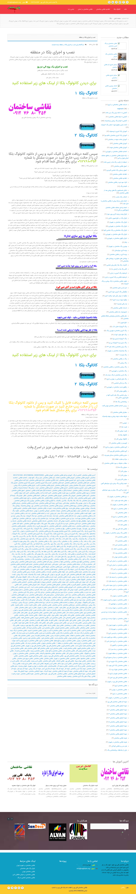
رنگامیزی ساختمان (47, 559)
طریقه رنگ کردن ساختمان (66, 569)
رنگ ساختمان (68, 544)
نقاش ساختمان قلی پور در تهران (22, 610)
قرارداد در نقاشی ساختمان (43, 572)
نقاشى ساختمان (79, 615)
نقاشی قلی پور (69, 661)
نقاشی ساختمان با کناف (120, 549)
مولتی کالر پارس (122, 479)
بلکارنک (58, 500)
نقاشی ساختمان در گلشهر (119, 645)
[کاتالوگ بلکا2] (88, 126)
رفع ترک (84, 528)
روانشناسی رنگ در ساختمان (33, 559)
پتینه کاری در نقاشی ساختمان (118, 254)
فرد (67, 572)
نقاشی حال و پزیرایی (60, 623)
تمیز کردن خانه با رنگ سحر (65, 513)
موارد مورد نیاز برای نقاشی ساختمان (74, 600)
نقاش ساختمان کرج (89, 612)
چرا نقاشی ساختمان (25, 518)
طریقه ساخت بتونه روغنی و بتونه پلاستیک (114, 416)
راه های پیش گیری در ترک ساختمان (37, 526)
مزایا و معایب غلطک (121, 459)
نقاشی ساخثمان (38, 658)
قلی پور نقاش (45, 574)
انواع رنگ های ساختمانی (27, 868)
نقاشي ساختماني (81, 618)
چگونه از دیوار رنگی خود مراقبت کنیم (116, 296)
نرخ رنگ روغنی (23, 602)
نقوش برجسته (22, 666)
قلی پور (63, 574)
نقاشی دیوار (60, 625)
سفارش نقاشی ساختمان (120, 412)
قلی (68, 574)
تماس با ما (71, 9)
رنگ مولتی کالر (39, 554)
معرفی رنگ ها (122, 467)
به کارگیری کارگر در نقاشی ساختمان (45, 500)
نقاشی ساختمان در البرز (120, 569)
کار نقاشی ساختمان (22, 579)
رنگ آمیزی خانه (28, 528)
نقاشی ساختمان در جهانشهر (119, 604)
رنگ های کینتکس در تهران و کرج (117, 379)
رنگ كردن (47, 544)
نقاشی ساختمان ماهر (31, 648)
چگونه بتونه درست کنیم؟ (119, 300)
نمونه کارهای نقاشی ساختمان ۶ (118, 726)
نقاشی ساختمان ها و (69, 651)
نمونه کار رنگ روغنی (35, 668)
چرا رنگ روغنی (20, 516)
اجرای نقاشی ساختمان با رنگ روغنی (24, 485)
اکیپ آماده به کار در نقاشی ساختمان (40, 493)
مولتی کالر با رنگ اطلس (28, 600)
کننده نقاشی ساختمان (85, 590)
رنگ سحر (60, 544)
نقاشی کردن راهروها (51, 663)
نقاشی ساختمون (75, 658)
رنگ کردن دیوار (29, 546)
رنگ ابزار (24, 534)
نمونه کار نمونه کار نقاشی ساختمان (62, 671)
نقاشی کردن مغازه (38, 663)
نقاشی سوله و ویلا (80, 661)
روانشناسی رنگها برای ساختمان (80, 562)
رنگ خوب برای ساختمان (27, 539)
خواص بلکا (51, 523)
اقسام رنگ (123, 186)
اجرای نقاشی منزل (90, 488)
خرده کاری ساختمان (75, 523)
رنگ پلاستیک (83, 539)
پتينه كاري (59, 503)
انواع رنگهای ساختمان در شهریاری (117, 238)
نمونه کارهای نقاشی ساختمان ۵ (118, 722)
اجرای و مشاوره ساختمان (76, 488)
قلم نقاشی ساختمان (75, 574)
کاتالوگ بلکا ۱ (86, 93)
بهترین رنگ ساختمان (76, 503)
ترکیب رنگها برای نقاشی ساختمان (70, 511)
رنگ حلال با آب (66, 539)
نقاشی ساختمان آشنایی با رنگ (26, 877)
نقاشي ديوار (55, 615)
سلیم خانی (55, 564)
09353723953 (39, 475)
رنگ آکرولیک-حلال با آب (119, 326)
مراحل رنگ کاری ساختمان (25, 592)
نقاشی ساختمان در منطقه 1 (64, 643)
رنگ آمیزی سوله (84, 534)
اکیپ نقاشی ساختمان (82, 495)
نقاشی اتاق (73, 620)
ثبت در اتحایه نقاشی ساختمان (40, 513)
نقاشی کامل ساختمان (49, 661)
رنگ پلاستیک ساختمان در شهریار (117, 351)
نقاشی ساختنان (48, 658)
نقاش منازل (16, 612)
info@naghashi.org (83, 868)
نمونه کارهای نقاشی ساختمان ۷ (118, 730)
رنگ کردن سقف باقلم (60, 551)
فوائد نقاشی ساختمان (58, 572)
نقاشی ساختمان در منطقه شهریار (117, 653)
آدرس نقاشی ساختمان (88, 475)
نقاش (39, 605)
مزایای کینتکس (59, 595)
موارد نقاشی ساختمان (57, 600)
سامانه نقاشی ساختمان (73, 564)
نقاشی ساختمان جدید (61, 638)
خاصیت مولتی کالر (64, 521)
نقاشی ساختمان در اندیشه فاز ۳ (117, 577)
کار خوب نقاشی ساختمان (51, 579)
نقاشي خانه (71, 615)
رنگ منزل (48, 554)
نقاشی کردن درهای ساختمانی (81, 663)
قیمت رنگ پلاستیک (34, 574)
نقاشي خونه (63, 615)
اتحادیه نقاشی (23, 477)
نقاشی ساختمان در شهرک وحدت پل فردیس (114, 612)
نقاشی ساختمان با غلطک (77, 635)
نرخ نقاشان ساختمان (82, 605)
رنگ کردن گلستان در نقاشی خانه (77, 554)
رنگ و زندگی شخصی (120, 383)
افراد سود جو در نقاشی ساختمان (117, 182)
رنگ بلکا (34, 536)
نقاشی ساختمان (74, 628)
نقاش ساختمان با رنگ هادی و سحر (72, 610)
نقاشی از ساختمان (35, 620)
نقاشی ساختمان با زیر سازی (47, 633)
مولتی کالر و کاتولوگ (89, 602)
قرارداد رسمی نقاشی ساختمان (26, 572)
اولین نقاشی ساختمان (84, 498)
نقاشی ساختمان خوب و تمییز (31, 638)
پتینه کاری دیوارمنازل (121, 250)
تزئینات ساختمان (55, 511)
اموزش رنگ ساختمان (69, 495)
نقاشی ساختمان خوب (47, 638)
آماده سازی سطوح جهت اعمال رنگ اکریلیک (114, 125)
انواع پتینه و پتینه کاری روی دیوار (117, 214)
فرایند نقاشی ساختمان (75, 572)
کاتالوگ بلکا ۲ (86, 135)
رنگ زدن (92, 544)
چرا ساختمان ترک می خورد (40, 518)
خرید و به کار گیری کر (61, 523)
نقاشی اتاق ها (53, 620)
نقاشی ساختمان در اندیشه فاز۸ (118, 581)
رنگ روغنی (34, 541)
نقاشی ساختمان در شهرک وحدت (117, 608)
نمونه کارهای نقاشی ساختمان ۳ (118, 714)
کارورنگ (43, 584)
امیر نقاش (44, 495)
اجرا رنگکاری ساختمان (51, 480)
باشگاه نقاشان (49, 498)
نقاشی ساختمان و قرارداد (22, 651)
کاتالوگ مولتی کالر (121, 439)
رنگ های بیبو (72, 556)
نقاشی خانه (42, 623)
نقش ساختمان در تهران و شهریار (37, 666)
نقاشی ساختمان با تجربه (35, 630)
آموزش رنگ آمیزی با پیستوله (118, 131)
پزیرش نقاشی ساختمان (56, 506)
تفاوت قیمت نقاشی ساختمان (82, 513)
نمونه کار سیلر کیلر (22, 668)
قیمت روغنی (75, 577)
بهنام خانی (66, 503)
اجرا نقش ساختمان (58, 483)
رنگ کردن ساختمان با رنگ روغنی (34, 549)
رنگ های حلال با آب (61, 556)
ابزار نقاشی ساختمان (49, 477)
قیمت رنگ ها (84, 577)
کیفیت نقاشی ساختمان (59, 590)
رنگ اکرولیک (16, 534)
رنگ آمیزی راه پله (90, 531)
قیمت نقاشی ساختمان (64, 577)
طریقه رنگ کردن (80, 569)
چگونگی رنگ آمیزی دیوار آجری (117, 292)
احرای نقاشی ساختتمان (60, 488)
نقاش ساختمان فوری (39, 610)
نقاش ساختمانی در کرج (120, 517)
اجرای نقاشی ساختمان (61, 485)
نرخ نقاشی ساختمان (69, 605)
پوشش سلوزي (85, 508)
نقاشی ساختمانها (60, 653)
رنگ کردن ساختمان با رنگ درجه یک (116, 375)
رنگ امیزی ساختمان (75, 536)
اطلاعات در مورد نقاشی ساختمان (85, 493)
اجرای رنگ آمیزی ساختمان (26, 483)
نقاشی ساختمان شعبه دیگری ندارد (85, 646)
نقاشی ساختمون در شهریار (61, 658)
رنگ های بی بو (81, 556)
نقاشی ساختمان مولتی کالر (83, 651)
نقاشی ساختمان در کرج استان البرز (117, 641)
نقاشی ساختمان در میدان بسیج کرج (116, 657)
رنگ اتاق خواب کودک (120, 334)
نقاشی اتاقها (44, 620)
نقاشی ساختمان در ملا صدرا (119, 649)
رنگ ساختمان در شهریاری (119, 371)
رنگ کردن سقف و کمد (34, 551)
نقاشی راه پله (51, 625)
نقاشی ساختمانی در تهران (20, 653)
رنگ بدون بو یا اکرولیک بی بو (118, 343)
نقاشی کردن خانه (25, 661)
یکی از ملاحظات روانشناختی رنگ (117, 750)
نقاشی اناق (18, 620)
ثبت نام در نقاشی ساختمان (22, 513)
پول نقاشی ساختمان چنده (60, 508)
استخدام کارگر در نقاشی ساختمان (62, 490)
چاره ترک (55, 516)
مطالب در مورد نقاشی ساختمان (71, 597)
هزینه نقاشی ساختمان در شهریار (117, 742)
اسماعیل (28, 490)
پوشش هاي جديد (74, 508)
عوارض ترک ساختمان (89, 572)
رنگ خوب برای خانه (41, 539)
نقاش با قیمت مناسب (30, 605)
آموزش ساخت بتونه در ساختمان (117, 139)
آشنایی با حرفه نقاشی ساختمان (118, 117)
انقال (24, 495)
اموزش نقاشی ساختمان (55, 495)
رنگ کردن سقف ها (47, 551)
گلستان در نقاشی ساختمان (31, 590)
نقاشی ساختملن (23, 656)
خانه (125, 9)
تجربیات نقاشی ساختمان (29, 508)
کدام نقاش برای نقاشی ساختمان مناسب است (44, 587)
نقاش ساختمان (23, 607)
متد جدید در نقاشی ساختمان (82, 592)
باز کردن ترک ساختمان (60, 498)
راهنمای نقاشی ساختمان (19, 526)
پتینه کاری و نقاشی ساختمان (29, 503)
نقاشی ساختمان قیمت (69, 648)
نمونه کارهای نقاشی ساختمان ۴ (118, 718)
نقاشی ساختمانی (34, 653)
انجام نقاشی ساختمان (33, 495)
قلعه (84, 574)
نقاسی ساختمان (46, 605)
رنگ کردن (82, 546)
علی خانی (16, 569)
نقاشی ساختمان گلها (43, 648)
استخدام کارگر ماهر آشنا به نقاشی (41, 490)
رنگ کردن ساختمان (70, 549)
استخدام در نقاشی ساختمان (81, 490)
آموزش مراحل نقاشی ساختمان (63, 475)
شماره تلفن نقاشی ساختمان (87, 567)
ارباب (36, 488)
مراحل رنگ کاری (39, 592)
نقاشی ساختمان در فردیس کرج (118, 633)
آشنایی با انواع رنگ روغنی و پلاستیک (116, 121)
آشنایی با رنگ (77, 475)
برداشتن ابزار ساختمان (88, 500)
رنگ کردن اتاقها (61, 546)
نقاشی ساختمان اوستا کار (34, 628)
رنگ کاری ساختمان (27, 544)
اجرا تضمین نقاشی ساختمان (67, 480)
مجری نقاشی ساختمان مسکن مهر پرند (115, 455)
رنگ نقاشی (30, 554)
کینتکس (49, 590)
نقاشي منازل (85, 620)
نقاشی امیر (25, 620)
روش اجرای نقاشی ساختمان (27, 562)
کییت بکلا (43, 590)
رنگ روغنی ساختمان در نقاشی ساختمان (115, 367)
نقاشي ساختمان (23, 615)
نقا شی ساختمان (57, 605)
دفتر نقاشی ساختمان (55, 526)
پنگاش (123, 887)
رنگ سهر (53, 544)
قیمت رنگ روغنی (22, 574)
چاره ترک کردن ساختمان (45, 516)
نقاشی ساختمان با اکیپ (88, 630)
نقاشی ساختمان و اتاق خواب (53, 651)
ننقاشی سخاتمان (62, 674)
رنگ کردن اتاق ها (72, 546)
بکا (80, 500)
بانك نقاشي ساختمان (38, 498)
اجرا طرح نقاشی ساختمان (36, 480)
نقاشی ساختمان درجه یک (32, 643)
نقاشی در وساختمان (70, 625)
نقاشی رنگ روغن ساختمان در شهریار (116, 533)
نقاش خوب (62, 607)
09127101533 (18, 475)
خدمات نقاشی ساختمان (24, 521)
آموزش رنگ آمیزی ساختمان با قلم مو (116, 135)
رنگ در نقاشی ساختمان (45, 541)
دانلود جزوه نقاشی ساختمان (32, 523)
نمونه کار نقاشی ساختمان (80, 671)
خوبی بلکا (44, 523)
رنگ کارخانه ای (38, 544)
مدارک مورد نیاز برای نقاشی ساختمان (56, 592)
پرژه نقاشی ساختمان (83, 506)
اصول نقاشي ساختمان (18, 490)
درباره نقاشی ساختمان (82, 526)
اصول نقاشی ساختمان (120, 166)
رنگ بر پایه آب (54, 536)
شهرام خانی (66, 567)
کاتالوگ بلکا (117, 9)
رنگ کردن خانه (39, 546)
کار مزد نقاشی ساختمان (35, 579)
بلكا (111, 18)
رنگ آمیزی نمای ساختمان (35, 534)
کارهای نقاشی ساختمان (53, 584)
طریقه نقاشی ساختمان (50, 569)
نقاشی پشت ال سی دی (74, 623)
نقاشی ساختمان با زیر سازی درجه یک (27, 633)
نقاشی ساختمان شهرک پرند (119, 669)
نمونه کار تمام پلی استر (48, 668)
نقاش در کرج (32, 607)
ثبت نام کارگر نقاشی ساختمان (67, 516)
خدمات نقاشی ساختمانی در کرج (116, 104)
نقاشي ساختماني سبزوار (42, 618)
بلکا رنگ (69, 500)
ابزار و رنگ (38, 477)
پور (32, 506)
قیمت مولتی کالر (122, 431)
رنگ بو (29, 536)
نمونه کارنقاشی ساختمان (36, 671)
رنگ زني (86, 544)
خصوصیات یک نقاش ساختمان (118, 312)
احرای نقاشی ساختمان (46, 488)
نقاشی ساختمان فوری (68, 646)
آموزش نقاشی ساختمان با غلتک (65, 477)
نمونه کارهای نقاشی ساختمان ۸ (118, 734)
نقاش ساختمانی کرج (59, 612)
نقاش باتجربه (19, 605)
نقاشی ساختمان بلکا (24, 635)
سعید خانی (62, 564)
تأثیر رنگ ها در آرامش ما (119, 269)
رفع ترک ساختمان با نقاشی (73, 528)
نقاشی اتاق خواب (63, 620)
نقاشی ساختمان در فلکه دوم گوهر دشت (115, 637)
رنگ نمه (17, 554)
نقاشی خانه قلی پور (121, 529)
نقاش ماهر (24, 612)
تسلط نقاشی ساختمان (26, 511)
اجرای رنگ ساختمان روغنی (77, 485)
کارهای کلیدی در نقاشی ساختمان (70, 584)
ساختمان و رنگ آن (86, 564)
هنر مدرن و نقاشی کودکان (119, 746)
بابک (75, 498)
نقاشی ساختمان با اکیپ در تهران (52, 630)
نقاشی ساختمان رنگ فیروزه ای (118, 661)
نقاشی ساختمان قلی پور (53, 646)
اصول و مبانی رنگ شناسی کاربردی (117, 170)
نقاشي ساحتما (33, 615)
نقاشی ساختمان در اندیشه (119, 573)
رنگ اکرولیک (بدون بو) (120, 339)
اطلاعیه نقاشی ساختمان (103, 9)
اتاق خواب (31, 477)
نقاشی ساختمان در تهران (84, 640)
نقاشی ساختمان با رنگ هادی (64, 633)
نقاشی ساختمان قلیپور (83, 648)
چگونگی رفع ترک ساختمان (78, 521)
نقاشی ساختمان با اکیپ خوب (71, 630)
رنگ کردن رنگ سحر (83, 549)
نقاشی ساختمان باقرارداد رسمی (40, 635)
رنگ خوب (52, 539)
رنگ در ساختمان (78, 541)
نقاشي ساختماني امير (56, 618)
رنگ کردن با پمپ (50, 546)
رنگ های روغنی (48, 556)
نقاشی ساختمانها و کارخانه (47, 653)
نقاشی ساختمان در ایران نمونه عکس (116, 585)
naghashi (120, 108)
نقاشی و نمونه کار (62, 666)
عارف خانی (40, 569)
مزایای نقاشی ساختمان (36, 595)
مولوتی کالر (78, 602)
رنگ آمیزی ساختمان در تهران (29, 531)
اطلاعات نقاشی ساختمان (120, 174)
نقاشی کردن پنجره (36, 661)
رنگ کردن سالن (83, 551)
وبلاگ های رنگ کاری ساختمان (82, 676)
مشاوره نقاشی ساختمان (88, 597)
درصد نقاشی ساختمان (68, 526)
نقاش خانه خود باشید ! (120, 500)
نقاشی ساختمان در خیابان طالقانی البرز (24, 874)
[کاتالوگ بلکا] (88, 145)
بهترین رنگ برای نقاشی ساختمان (24, 500)
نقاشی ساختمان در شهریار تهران (117, 625)
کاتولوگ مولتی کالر (21, 577)
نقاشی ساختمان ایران (19, 628)
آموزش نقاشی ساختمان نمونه (118, 147)
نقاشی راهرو (42, 625)
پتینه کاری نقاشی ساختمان (47, 503)
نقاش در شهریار (42, 607)
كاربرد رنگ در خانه (33, 577)
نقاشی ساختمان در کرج (46, 640)
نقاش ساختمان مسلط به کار (75, 612)
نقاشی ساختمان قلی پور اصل (118, 677)
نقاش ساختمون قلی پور (35, 612)
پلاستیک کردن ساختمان (41, 506)
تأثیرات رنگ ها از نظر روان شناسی (117, 265)
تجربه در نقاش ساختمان (45, 508)
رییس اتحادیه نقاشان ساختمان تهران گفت (114, 406)
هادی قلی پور (52, 674)
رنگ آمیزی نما (48, 534)
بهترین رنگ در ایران (89, 503)
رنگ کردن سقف (72, 551)
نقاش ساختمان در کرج (120, 508)
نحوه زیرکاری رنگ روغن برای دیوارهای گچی (114, 483)
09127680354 (28, 475)
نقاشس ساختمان (90, 615)
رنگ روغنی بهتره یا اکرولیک (21, 541)
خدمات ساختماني (52, 521)
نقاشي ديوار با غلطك (44, 615)
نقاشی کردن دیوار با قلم (65, 663)
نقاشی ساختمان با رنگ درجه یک (83, 633)
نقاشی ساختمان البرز (121, 545)
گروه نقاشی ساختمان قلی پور (118, 451)
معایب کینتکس (56, 597)
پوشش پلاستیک (25, 506)
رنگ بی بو (23, 536)
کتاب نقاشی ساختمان (83, 587)
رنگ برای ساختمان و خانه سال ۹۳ (117, 347)
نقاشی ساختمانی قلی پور (71, 656)
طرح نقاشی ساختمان (56, 567)
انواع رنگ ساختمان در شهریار (118, 222)
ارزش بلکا (31, 488)
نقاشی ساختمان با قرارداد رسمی (59, 635)
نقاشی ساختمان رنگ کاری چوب (117, 665)
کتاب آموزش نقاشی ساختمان (31, 584)
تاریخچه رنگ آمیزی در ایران (118, 273)
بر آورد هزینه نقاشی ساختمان (22, 498)
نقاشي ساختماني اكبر (69, 618)
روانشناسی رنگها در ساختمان (62, 562)
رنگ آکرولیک (38, 528)
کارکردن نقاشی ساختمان (88, 584)
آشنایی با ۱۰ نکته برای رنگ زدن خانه (116, 113)
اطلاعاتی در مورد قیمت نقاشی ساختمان (63, 493)
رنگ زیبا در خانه (78, 544)
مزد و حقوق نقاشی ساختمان (20, 595)
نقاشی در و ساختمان (83, 625)
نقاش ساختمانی (122, 513)
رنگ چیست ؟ (122, 355)
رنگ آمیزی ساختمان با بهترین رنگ (117, 330)
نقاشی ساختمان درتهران (48, 643)
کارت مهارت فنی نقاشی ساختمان (78, 582)
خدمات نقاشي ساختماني (39, 521)
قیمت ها (124, 427)
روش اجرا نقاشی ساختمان (44, 562)
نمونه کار (67, 668)
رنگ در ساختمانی (67, 541)
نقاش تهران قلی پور (72, 607)
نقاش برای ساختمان (85, 607)
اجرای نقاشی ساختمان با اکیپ (45, 485)
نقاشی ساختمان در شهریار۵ (119, 629)
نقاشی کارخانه (60, 661)
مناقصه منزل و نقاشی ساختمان (26, 597)
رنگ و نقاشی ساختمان (74, 559)
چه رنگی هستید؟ (122, 304)
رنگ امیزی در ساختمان (88, 536)
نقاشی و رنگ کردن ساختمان (77, 666)
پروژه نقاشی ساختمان (70, 506)
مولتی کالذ (46, 600)
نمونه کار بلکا (60, 668)
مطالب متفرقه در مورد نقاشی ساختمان (115, 463)
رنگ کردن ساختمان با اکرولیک (54, 549)
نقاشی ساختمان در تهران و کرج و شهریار (115, 600)
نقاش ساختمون (47, 612)
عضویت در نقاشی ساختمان (28, 569)
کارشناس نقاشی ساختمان (19, 582)
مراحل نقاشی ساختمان (78, 595)
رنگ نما (23, 554)
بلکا (74, 500)
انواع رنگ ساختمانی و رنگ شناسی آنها (115, 230)
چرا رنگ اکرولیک (31, 516)
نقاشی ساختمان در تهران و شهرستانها (65, 640)
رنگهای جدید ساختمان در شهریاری (117, 387)
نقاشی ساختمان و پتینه (37, 651)
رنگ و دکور (85, 559)
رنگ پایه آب (91, 539)
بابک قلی (70, 498)
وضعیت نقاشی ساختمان (64, 676)
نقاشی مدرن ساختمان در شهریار (117, 698)
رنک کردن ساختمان (48, 528)
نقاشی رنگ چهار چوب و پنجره (29, 625)
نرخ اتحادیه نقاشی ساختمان (37, 602)
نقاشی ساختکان (84, 628)
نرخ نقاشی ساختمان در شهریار (118, 496)
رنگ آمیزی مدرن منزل (71, 534)
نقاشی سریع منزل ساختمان (25, 658)
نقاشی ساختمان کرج (56, 648)
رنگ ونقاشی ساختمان (60, 559)
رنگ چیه (75, 539)
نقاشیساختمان (52, 666)
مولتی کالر (39, 600)
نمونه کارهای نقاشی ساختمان (76, 674)
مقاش (38, 597)
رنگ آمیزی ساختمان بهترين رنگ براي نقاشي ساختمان (54, 531)
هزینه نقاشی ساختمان (27, 674)
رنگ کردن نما (63, 554)
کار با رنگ (62, 579)
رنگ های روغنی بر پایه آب (35, 556)
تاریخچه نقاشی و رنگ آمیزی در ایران (116, 277)
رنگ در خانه (87, 541)
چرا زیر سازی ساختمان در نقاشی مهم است (61, 518)
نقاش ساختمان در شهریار (120, 504)
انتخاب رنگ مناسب (121, 197)
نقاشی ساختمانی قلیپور (35, 656)
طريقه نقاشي (45, 567)
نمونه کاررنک (47, 671)
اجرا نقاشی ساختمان (71, 483)
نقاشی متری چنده (26, 663)
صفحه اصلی (117, 18)
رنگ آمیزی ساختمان (78, 531)
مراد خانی (68, 595)
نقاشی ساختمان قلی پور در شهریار (35, 646)
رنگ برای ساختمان (43, 536)
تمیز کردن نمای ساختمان (120, 288)
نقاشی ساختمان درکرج (17, 643)
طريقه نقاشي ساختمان (33, 567)
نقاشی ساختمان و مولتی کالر (75, 653)
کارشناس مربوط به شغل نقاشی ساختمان (39, 582)
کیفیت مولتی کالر (73, 590)
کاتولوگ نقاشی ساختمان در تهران (75, 579)
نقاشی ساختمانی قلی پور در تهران (53, 656)
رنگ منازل (55, 554)
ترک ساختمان (85, 511)
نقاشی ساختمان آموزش (62, 628)
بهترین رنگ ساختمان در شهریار (118, 246)
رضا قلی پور (91, 528)
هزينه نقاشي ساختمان (41, 674)
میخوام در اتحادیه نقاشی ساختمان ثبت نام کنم (60, 602)
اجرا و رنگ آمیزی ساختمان (43, 483)
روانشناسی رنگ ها (121, 402)
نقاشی (79, 620)
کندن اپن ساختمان (24, 587)
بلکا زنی (64, 500)
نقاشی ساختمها (85, 658)
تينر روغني (53, 513)
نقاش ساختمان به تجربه (54, 610)
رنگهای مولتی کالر (122, 391)
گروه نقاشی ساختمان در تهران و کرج (116, 447)
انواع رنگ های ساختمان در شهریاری (116, 234)
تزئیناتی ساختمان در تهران (41, 511)
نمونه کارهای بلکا (23, 671)
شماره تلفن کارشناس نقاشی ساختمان (21, 564)
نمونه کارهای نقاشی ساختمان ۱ (118, 706)
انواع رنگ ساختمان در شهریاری (117, 226)
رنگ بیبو (15, 536)
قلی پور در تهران (55, 574)
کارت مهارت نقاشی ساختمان (60, 582)
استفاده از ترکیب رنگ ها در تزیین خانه (115, 162)
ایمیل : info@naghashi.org (16, 2)
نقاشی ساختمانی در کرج (120, 694)
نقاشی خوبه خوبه (23, 623)
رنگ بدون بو (63, 536)
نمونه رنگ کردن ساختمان (78, 668)
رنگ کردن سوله (21, 551)
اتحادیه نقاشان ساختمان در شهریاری (116, 151)
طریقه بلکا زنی (22, 567)
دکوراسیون (124, 322)
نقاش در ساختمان (53, 607)
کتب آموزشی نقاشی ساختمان (67, 587)
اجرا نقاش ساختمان (83, 483)
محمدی (70, 592)
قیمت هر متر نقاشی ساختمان (48, 577)
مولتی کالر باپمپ (15, 600)
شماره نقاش (74, 567)
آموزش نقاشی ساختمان (82, 477)
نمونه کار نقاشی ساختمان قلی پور (117, 702)
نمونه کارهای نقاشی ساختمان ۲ (118, 710)
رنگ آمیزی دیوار (17, 528)
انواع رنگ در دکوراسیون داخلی (117, 218)
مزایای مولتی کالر (49, 595)
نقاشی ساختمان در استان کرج (118, 565)
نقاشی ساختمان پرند (121, 553)
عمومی (125, 423)
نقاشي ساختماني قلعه (27, 618)
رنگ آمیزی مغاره (58, 534)
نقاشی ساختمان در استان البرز (118, 561)
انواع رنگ (19, 495)
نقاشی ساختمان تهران (74, 638)
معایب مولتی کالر (46, 597)
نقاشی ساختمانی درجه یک (87, 656)
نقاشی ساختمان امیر (48, 628)
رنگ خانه (58, 539)
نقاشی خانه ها (34, 623)
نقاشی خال (50, 623)
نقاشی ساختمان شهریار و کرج (118, 673)
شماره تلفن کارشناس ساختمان (42, 564)
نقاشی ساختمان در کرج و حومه (83, 643)
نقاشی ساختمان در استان (85, 9)
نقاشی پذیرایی (87, 623)
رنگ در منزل (57, 541)
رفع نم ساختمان (60, 528)
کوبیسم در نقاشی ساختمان (119, 443)
